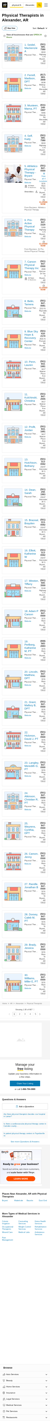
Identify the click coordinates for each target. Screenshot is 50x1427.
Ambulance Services (39, 1233)
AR (11, 1003)
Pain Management (7, 1239)
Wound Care (7, 1232)
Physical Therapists (32, 55)
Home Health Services (40, 1222)
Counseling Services (23, 1222)
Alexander (20, 1003)
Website (27, 88)
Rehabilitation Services (40, 1228)
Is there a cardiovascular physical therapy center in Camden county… (25, 1125)
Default (41, 28)
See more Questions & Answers (25, 1141)
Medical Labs (24, 1232)
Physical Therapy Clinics (34, 308)
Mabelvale (18, 1200)
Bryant (5, 1200)
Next (39, 1014)
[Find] (39, 4)
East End (43, 1200)
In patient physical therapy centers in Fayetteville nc (24, 1134)
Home (4, 1003)
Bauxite (30, 1200)
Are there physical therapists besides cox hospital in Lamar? (24, 1115)
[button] (46, 5)
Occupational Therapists (7, 1228)
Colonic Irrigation (6, 1222)
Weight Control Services (24, 1228)
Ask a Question (26, 1106)
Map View (11, 28)
